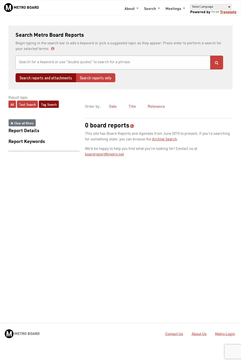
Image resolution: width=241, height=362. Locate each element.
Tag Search (49, 104)
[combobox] (112, 62)
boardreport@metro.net (104, 154)
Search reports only (95, 78)
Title (132, 107)
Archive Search (164, 139)
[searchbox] (113, 62)
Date (112, 107)
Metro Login (225, 334)
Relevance (156, 107)
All (12, 104)
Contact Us (174, 334)
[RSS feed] (132, 126)
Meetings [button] (173, 9)
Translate (228, 12)
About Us (199, 334)
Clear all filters (23, 123)
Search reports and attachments (46, 78)
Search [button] (150, 9)
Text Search (27, 104)
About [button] (130, 9)
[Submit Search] (216, 62)
